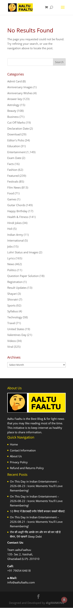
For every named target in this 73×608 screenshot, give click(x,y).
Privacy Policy (19, 462)
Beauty (11, 111)
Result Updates (17, 287)
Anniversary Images (20, 87)
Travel (11, 323)
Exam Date (14, 158)
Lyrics (11, 258)
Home (14, 444)
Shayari (12, 293)
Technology (14, 317)
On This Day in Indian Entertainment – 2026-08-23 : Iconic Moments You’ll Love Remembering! (36, 486)
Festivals (12, 181)
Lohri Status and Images (22, 252)
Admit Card (14, 81)
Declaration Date (18, 128)
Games (11, 199)
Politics (11, 270)
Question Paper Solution (23, 276)
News (10, 264)
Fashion (12, 170)
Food (10, 193)
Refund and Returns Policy (27, 468)
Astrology (13, 105)
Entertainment (16, 152)
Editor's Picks (15, 140)
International (15, 240)
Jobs (10, 246)
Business (13, 117)
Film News (14, 187)
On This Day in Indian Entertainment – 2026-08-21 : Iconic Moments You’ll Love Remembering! (36, 521)
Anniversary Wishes (20, 93)
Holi (10, 229)
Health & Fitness (17, 217)
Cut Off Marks (16, 122)
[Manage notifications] (64, 600)
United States (15, 329)
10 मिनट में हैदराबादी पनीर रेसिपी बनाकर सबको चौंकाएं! (37, 511)
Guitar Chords (16, 205)
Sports (11, 305)
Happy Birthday (17, 211)
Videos (11, 341)
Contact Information (23, 450)
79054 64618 (22, 570)
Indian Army (15, 234)
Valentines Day (16, 335)
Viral (10, 346)
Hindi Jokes (14, 223)
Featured (13, 176)
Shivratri (12, 299)
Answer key (14, 99)
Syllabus (12, 311)
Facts (10, 164)
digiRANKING (55, 603)
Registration (15, 282)
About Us (16, 456)
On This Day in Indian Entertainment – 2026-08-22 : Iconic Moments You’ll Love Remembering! (36, 501)
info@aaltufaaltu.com (21, 582)
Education (13, 146)
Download (14, 134)
